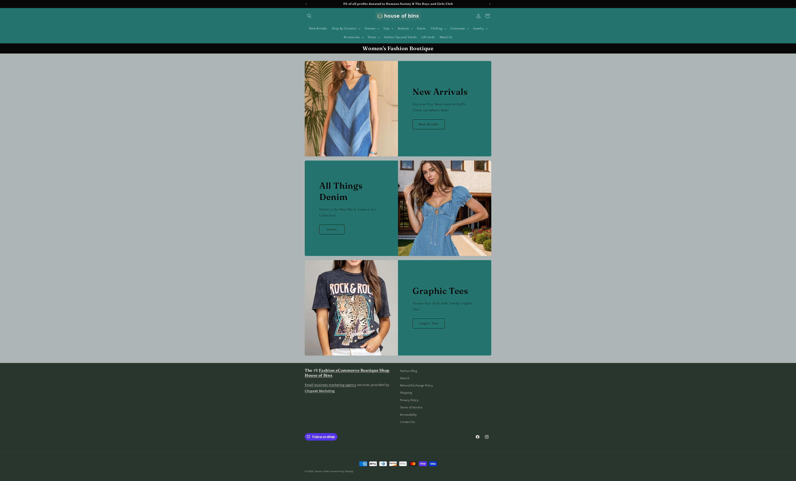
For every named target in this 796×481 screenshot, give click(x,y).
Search (405, 378)
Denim (332, 229)
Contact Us (407, 422)
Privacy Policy (409, 400)
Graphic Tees (429, 323)
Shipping (406, 393)
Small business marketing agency (330, 385)
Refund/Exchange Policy (416, 385)
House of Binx (323, 471)
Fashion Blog (408, 371)
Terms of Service (411, 407)
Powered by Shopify (342, 471)
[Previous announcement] (306, 4)
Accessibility (408, 414)
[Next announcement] (489, 4)
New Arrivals (429, 124)
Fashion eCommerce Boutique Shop (354, 370)
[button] (309, 16)
